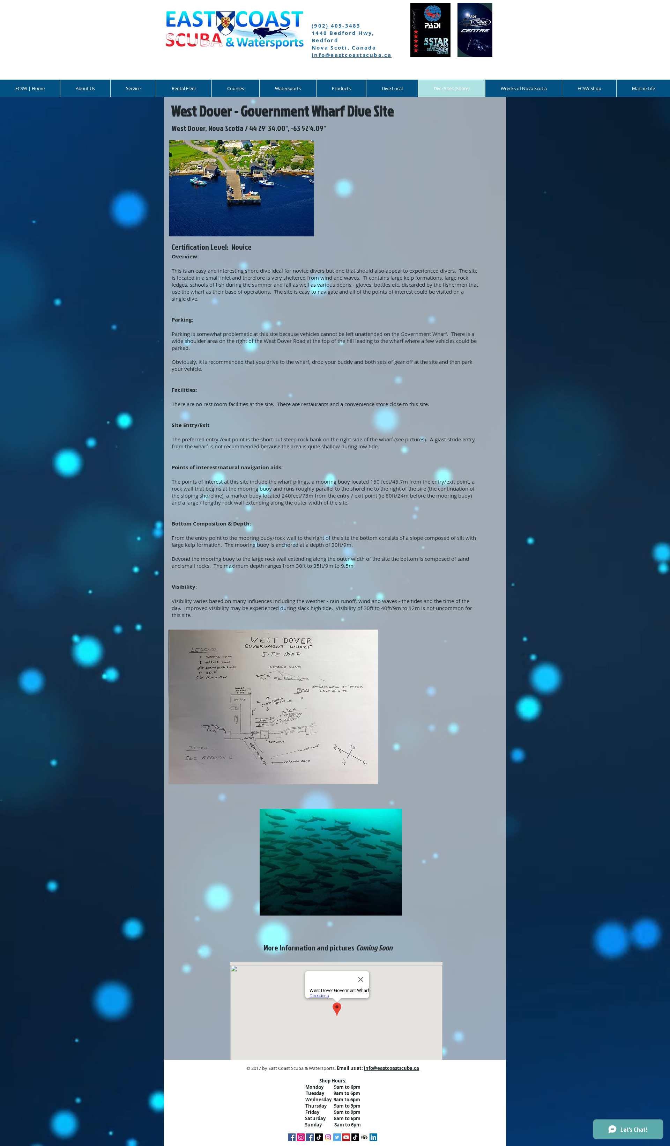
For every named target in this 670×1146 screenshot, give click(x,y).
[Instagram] (328, 1137)
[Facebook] (292, 1137)
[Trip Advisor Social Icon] (364, 1137)
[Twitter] (337, 1137)
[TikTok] (319, 1137)
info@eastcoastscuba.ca (352, 55)
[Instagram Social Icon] (301, 1137)
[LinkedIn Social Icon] (373, 1137)
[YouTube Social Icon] (346, 1137)
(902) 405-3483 (336, 25)
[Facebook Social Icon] (310, 1137)
